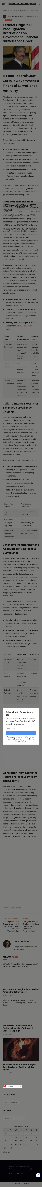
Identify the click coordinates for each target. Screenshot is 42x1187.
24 (16, 1144)
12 (26, 1137)
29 (5, 1148)
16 (11, 1141)
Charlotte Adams (16, 16)
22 (5, 1144)
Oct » (10, 1152)
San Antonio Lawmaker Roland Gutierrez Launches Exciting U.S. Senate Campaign (18, 1028)
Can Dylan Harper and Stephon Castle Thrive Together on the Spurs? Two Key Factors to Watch (31, 926)
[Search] (38, 3)
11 (21, 1137)
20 (31, 1141)
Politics (8, 19)
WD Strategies (15, 1173)
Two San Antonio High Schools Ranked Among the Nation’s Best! (21, 990)
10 (16, 1137)
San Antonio (16, 907)
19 (26, 1141)
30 (11, 1148)
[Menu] (3, 3)
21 (36, 1141)
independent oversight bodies (18, 483)
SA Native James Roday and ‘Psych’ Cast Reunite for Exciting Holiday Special (19, 1067)
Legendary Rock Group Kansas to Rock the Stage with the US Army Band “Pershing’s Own (11, 926)
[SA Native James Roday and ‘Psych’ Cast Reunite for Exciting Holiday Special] (21, 1049)
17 (16, 1141)
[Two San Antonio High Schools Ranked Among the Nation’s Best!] (21, 974)
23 (11, 1144)
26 (26, 1144)
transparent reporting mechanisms (23, 577)
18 (21, 1141)
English (9, 1086)
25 (21, 1144)
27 (31, 1144)
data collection (25, 326)
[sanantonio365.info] (22, 3)
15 (5, 1141)
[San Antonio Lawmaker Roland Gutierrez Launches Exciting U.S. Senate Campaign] (21, 1011)
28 (37, 1144)
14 (36, 1137)
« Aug (5, 1152)
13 (31, 1137)
